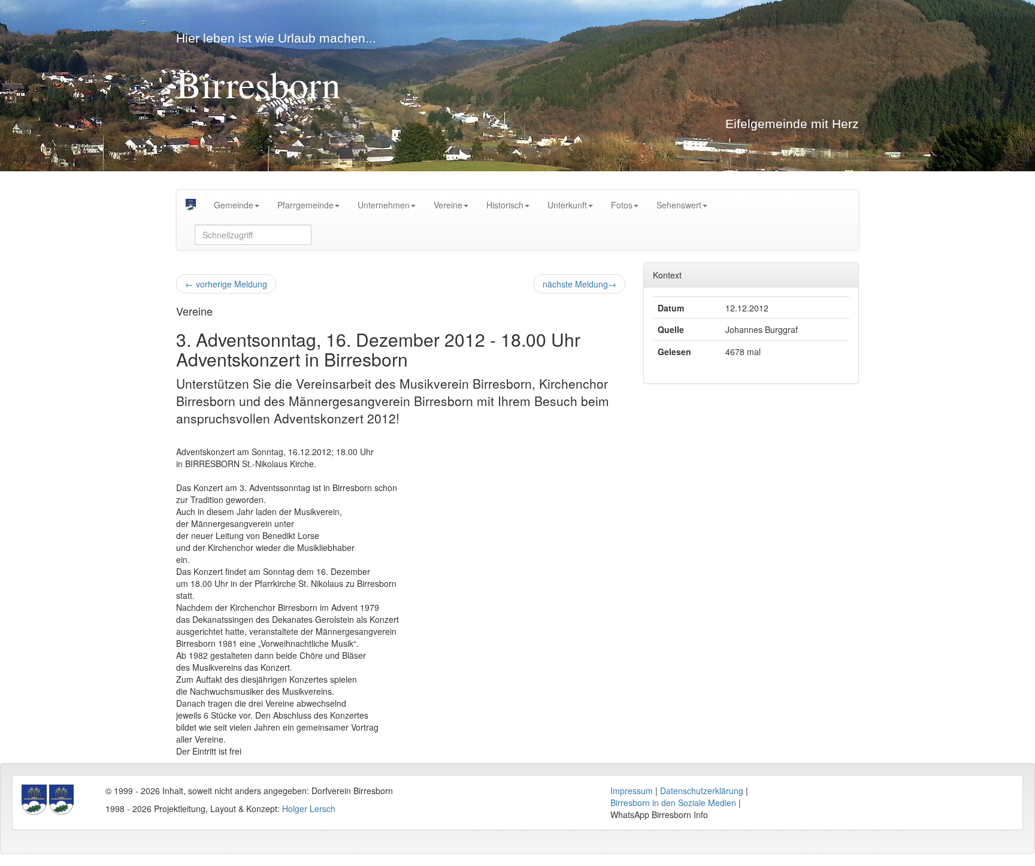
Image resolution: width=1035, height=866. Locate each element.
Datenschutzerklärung (701, 791)
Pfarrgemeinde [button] (305, 205)
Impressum (631, 791)
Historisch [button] (504, 205)
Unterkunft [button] (567, 205)
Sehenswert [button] (678, 205)
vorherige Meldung (226, 284)
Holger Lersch (308, 808)
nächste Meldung (579, 284)
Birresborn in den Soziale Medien (673, 803)
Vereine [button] (448, 205)
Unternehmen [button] (384, 205)
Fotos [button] (621, 205)
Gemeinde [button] (233, 205)
